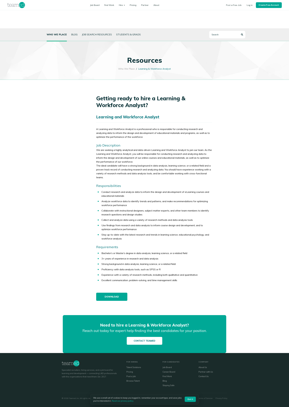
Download (112, 296)
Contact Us (204, 376)
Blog (74, 34)
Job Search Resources (97, 34)
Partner (145, 5)
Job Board (94, 5)
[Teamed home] (16, 5)
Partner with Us (206, 372)
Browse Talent (133, 381)
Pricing (133, 5)
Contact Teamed (144, 340)
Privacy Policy (221, 398)
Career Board (169, 372)
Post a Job (131, 376)
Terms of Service (205, 398)
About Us (203, 367)
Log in (250, 5)
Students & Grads (128, 34)
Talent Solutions (133, 367)
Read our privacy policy (122, 401)
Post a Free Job (234, 5)
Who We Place (126, 68)
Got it (190, 399)
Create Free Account (269, 5)
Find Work (109, 5)
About (156, 5)
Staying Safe (168, 385)
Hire (121, 5)
